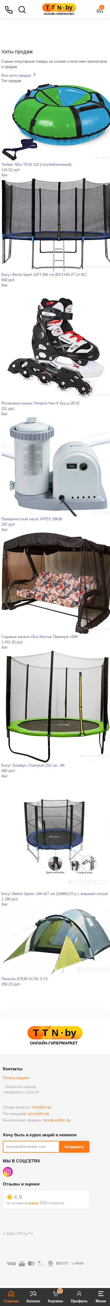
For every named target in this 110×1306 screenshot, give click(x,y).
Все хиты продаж (16, 75)
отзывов (31, 1203)
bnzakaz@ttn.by (57, 1120)
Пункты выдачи (16, 1078)
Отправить (74, 1147)
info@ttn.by (41, 1107)
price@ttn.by (38, 1114)
